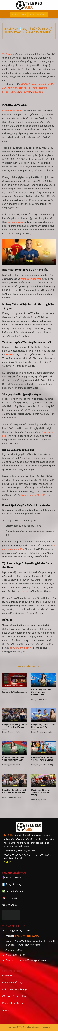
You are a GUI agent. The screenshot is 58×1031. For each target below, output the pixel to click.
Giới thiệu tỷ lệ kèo (12, 111)
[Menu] (4, 5)
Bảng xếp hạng (13, 884)
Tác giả (5, 1010)
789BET (15, 92)
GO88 (24, 84)
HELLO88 (32, 88)
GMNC (7, 862)
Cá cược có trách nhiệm (14, 996)
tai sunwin (25, 92)
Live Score (11, 905)
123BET (43, 88)
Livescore (11, 354)
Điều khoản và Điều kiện (33, 495)
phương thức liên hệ (21, 648)
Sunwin (33, 84)
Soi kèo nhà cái (13, 877)
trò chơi (25, 591)
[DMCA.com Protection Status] (11, 915)
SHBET (6, 92)
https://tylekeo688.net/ (27, 936)
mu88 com (37, 92)
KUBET (22, 88)
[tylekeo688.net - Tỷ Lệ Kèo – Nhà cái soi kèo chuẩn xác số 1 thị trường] (29, 5)
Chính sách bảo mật (12, 982)
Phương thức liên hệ (12, 1003)
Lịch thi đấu (12, 898)
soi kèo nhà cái (15, 222)
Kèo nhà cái (44, 84)
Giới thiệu (7, 976)
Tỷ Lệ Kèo (9, 835)
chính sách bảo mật (31, 279)
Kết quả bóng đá (14, 891)
